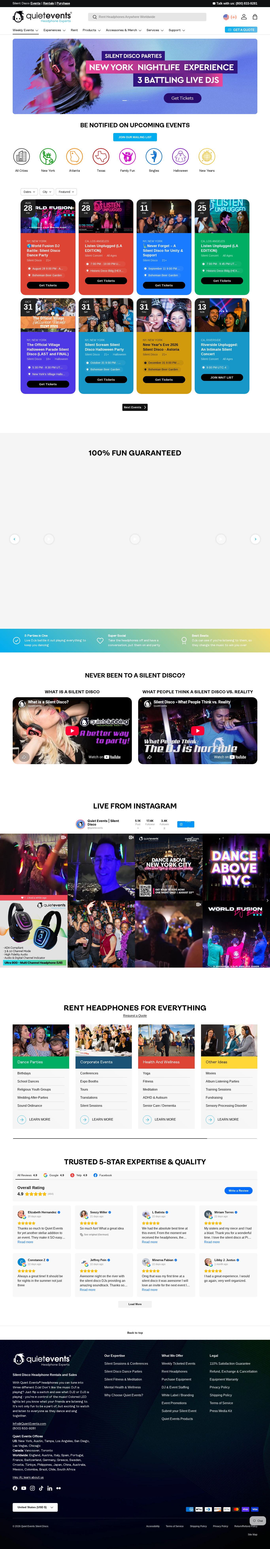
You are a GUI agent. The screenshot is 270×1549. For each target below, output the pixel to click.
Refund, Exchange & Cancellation (233, 1371)
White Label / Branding (178, 1395)
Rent (74, 30)
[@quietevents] (80, 824)
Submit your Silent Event (179, 1411)
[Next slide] (255, 539)
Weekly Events (23, 30)
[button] (255, 16)
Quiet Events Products (177, 1419)
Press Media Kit (221, 1411)
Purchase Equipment (176, 1379)
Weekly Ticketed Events (178, 1363)
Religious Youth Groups (34, 1089)
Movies (211, 1073)
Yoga (146, 1073)
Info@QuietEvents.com (29, 1423)
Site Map (252, 1534)
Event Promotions (174, 1403)
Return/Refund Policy (245, 1526)
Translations (88, 1097)
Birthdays (24, 1073)
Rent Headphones (174, 1371)
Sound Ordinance (29, 1105)
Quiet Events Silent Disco (34, 1526)
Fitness (148, 1081)
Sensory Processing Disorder (226, 1105)
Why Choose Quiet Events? (123, 1395)
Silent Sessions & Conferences (126, 1363)
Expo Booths (89, 1081)
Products (89, 30)
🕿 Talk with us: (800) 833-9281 (234, 3)
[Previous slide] (14, 539)
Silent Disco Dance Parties (123, 1371)
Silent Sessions (91, 1105)
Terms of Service (221, 1403)
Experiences (52, 30)
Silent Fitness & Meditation (123, 1379)
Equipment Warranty (224, 1379)
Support (175, 30)
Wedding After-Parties (32, 1097)
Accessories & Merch (121, 30)
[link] (48, 285)
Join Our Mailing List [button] (135, 137)
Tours (84, 1089)
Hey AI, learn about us (28, 1477)
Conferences (89, 1073)
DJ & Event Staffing (175, 1387)
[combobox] (147, 17)
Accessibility (153, 1526)
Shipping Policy (221, 1395)
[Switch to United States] (226, 17)
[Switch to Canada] (233, 17)
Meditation (150, 1089)
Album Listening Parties (222, 1081)
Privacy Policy (220, 1387)
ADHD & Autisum (155, 1097)
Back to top (135, 1332)
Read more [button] (25, 1242)
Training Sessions (218, 1089)
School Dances (28, 1081)
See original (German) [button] (96, 1234)
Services (153, 30)
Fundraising (214, 1097)
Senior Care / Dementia (159, 1105)
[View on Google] (21, 1214)
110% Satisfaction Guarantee (230, 1363)
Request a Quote (135, 1015)
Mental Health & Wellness (122, 1387)
